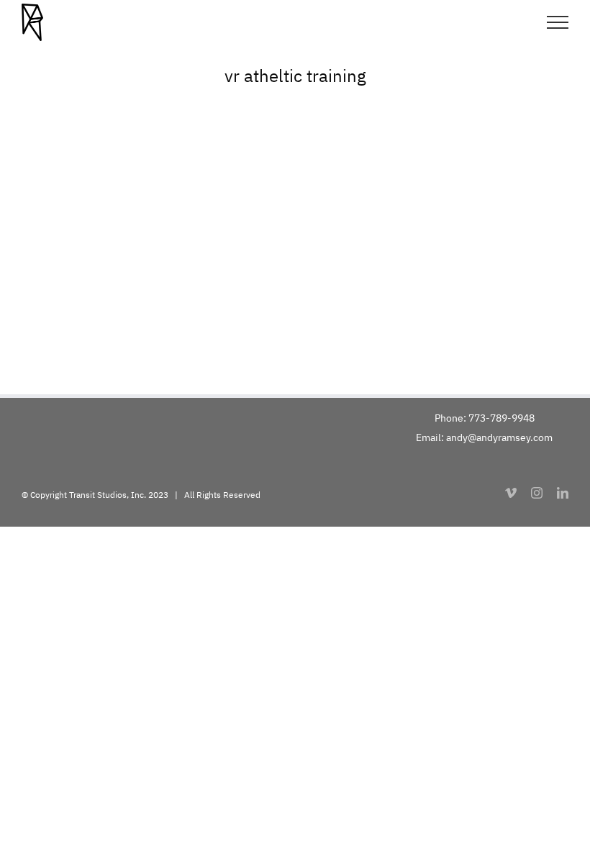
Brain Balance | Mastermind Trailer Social (157, 283)
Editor (281, 227)
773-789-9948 (501, 418)
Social (307, 227)
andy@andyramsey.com (499, 437)
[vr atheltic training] (295, 216)
